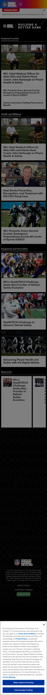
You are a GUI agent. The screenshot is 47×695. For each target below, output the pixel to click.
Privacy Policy (21, 639)
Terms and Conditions (27, 634)
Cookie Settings (9, 677)
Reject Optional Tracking (23, 682)
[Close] (44, 624)
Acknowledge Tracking (23, 690)
